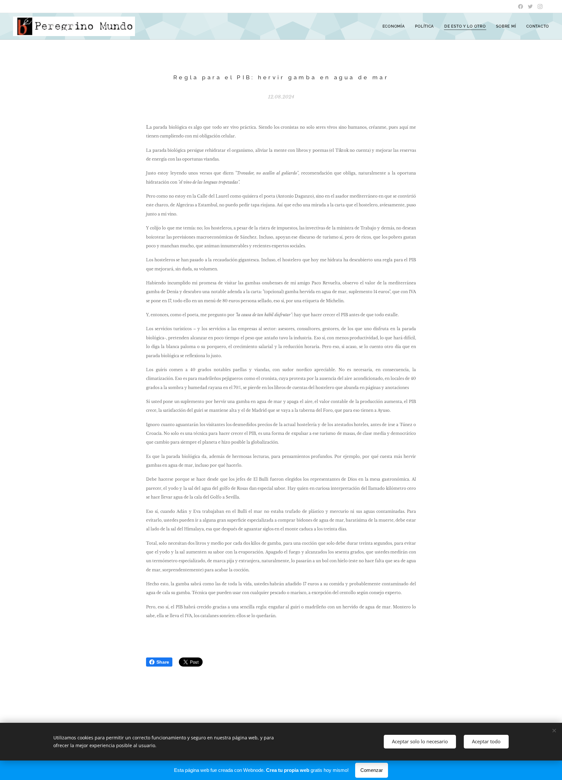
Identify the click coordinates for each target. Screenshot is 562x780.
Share (162, 662)
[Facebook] (520, 6)
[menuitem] (395, 26)
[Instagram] (540, 6)
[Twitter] (530, 6)
